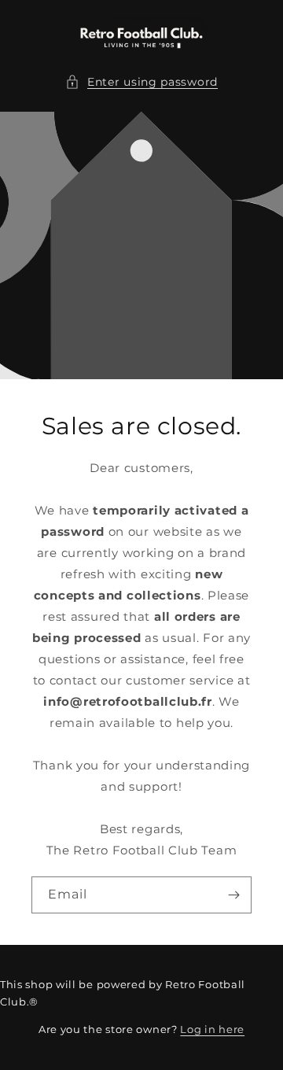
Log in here (212, 1029)
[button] (141, 82)
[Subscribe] (233, 894)
